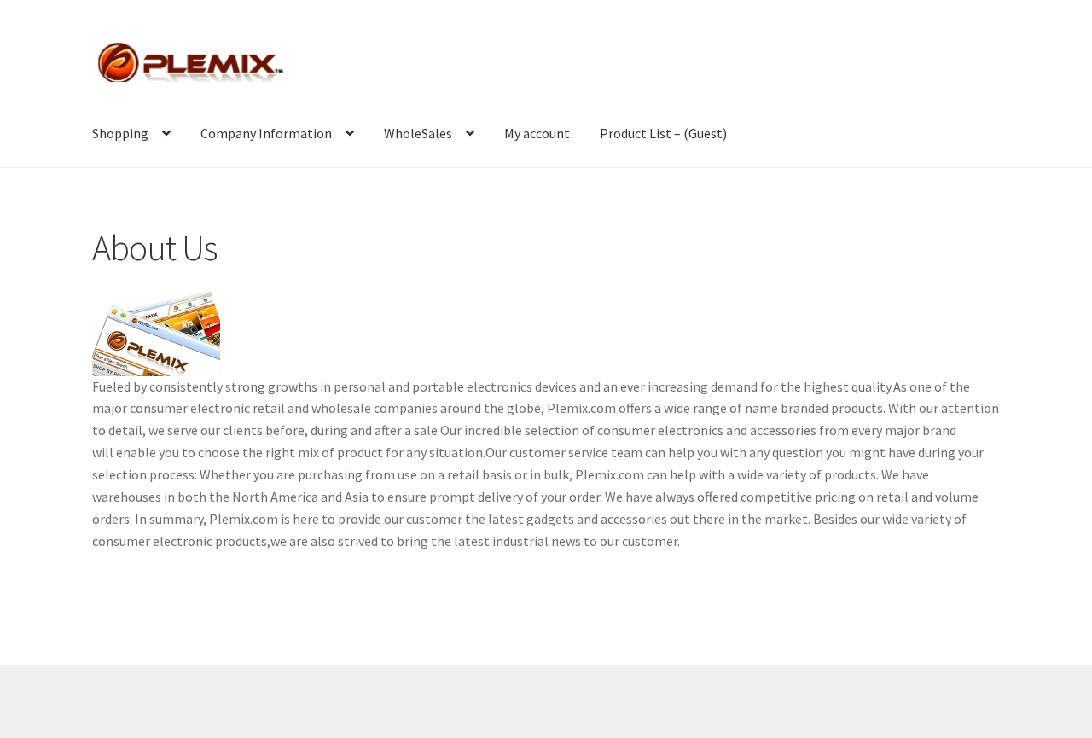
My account (537, 133)
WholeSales (418, 133)
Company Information (266, 133)
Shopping (120, 133)
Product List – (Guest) (663, 133)
